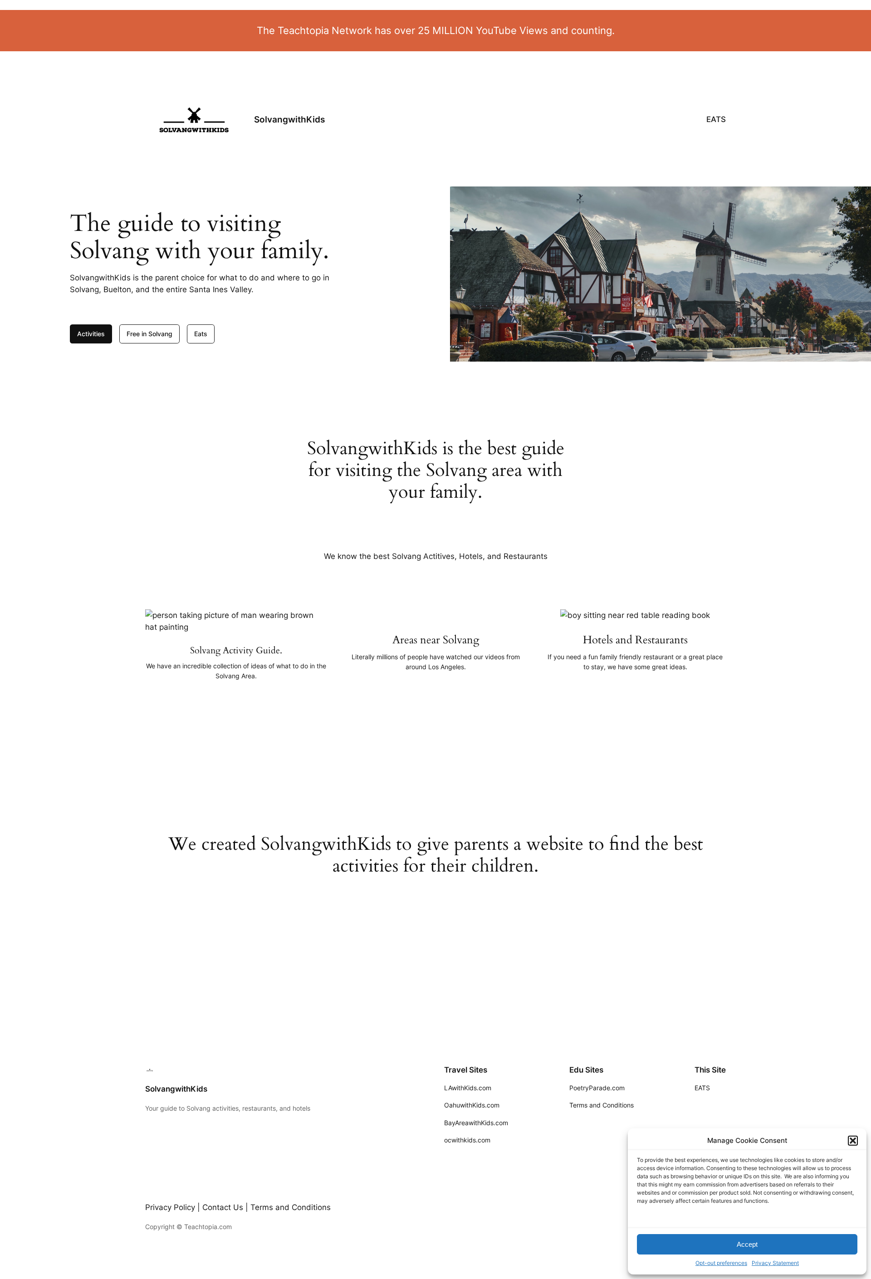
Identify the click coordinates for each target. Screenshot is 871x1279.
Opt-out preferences (721, 1262)
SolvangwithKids (289, 119)
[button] (852, 1140)
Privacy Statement (775, 1262)
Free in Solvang (149, 334)
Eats (200, 334)
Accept (747, 1244)
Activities (91, 334)
